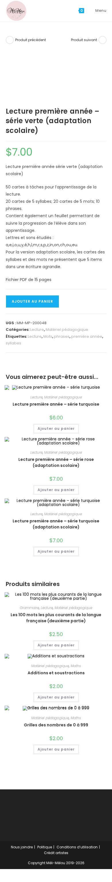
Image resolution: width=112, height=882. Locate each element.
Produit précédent (30, 39)
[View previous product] (10, 40)
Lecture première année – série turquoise (56, 404)
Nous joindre (22, 847)
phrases (61, 336)
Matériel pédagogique (67, 329)
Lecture (37, 329)
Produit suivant (84, 39)
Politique (44, 847)
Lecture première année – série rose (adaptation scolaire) (56, 462)
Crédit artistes (56, 852)
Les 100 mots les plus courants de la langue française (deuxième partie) (56, 618)
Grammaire (29, 607)
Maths (76, 665)
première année (86, 336)
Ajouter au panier (32, 301)
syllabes (13, 343)
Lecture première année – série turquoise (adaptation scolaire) (56, 524)
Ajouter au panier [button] (56, 428)
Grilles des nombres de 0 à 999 (56, 725)
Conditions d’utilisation (77, 847)
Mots (47, 336)
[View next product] (103, 40)
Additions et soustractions (56, 673)
